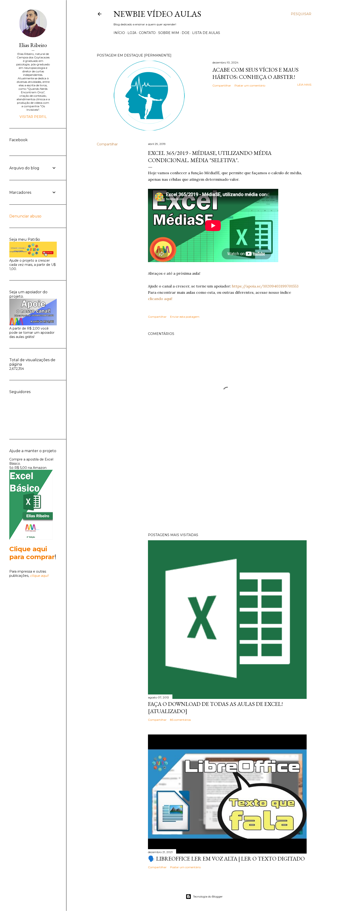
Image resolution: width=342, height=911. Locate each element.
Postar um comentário (250, 85)
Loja (131, 33)
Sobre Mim (168, 33)
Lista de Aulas (206, 33)
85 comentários (180, 719)
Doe (186, 33)
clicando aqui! (160, 298)
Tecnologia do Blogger (208, 896)
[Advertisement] (227, 488)
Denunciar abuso (25, 216)
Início (119, 33)
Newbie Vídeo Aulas (157, 13)
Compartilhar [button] (221, 85)
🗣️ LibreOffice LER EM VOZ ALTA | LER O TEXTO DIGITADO (226, 858)
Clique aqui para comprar (32, 553)
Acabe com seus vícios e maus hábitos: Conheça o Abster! (255, 73)
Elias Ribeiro (33, 45)
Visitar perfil (33, 117)
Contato (147, 33)
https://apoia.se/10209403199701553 (265, 286)
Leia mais (304, 84)
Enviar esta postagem (184, 316)
